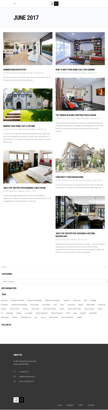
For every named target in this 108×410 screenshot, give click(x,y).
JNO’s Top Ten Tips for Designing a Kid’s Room (24, 188)
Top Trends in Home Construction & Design (76, 115)
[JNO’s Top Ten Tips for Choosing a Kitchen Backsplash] (80, 212)
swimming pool (26, 317)
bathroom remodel (17, 300)
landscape (9, 313)
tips (36, 317)
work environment (67, 317)
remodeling (93, 313)
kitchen (100, 309)
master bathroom (42, 313)
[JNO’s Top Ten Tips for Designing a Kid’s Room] (27, 166)
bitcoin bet (76, 300)
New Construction (77, 180)
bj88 (85, 300)
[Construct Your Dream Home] (80, 156)
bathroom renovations (52, 300)
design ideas (90, 305)
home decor (36, 309)
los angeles (28, 313)
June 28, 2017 (39, 73)
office (68, 313)
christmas (4, 305)
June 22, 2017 (31, 191)
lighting (19, 313)
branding (93, 300)
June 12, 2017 (82, 240)
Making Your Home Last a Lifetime (19, 126)
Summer (30, 73)
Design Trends (75, 119)
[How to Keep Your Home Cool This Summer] (80, 48)
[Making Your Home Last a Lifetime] (27, 105)
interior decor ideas (74, 309)
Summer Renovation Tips (14, 69)
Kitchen (73, 240)
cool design (46, 305)
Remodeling (22, 73)
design (80, 305)
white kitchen (53, 317)
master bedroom (56, 313)
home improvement (49, 309)
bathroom (4, 300)
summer (15, 317)
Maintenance (23, 129)
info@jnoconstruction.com (27, 377)
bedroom (67, 300)
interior (62, 309)
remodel (83, 313)
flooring (25, 309)
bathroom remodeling (34, 300)
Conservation (75, 73)
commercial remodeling (19, 305)
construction (34, 305)
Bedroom (22, 191)
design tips (102, 305)
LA (2, 313)
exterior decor (14, 309)
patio (75, 313)
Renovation (5, 317)
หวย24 (79, 317)
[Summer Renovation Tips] (27, 48)
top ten (43, 317)
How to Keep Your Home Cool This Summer (75, 69)
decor (62, 305)
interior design (89, 309)
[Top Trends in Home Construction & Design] (80, 94)
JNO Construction (11, 73)
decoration (71, 305)
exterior (3, 309)
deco (55, 305)
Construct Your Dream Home (69, 177)
